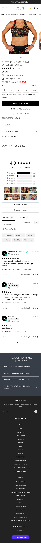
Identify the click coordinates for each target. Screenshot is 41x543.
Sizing (20, 446)
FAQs (20, 429)
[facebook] (15, 418)
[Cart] (38, 8)
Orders (20, 443)
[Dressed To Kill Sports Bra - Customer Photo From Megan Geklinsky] (25, 197)
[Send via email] (11, 136)
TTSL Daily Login (20, 506)
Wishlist (20, 453)
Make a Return (20, 436)
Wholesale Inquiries (20, 467)
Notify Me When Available (20, 109)
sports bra (8, 235)
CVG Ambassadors (20, 485)
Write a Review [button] (21, 205)
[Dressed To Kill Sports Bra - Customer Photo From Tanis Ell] (8, 197)
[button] (15, 136)
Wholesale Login (20, 471)
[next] (36, 2)
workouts (28, 240)
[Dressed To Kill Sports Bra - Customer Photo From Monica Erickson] (16, 197)
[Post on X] (6, 136)
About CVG (20, 499)
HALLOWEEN (31, 14)
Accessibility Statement (20, 464)
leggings (19, 235)
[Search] (7, 8)
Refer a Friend (20, 496)
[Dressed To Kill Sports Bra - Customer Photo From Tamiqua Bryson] (16, 190)
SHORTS (22, 14)
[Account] (34, 8)
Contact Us (20, 439)
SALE (8, 14)
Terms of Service (20, 460)
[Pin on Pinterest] (8, 136)
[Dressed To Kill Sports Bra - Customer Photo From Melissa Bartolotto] (33, 197)
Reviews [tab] (6, 217)
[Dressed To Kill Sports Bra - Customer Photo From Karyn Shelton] (8, 190)
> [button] (28, 342)
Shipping (20, 450)
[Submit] (35, 411)
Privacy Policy (20, 457)
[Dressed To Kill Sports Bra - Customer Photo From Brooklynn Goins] (25, 190)
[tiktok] (25, 418)
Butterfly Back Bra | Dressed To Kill (14, 269)
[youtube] (22, 418)
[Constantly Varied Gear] (20, 8)
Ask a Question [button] (21, 210)
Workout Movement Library (20, 521)
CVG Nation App (20, 510)
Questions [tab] (21, 217)
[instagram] (19, 418)
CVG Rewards (20, 482)
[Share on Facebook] (2, 136)
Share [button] (6, 275)
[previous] (5, 2)
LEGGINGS (14, 14)
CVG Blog (20, 503)
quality (17, 240)
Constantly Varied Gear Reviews (20, 492)
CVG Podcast (20, 513)
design (30, 235)
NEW (3, 14)
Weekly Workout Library (20, 517)
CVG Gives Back (20, 489)
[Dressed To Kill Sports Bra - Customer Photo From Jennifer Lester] (33, 190)
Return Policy (20, 432)
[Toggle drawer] (3, 8)
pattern (7, 240)
